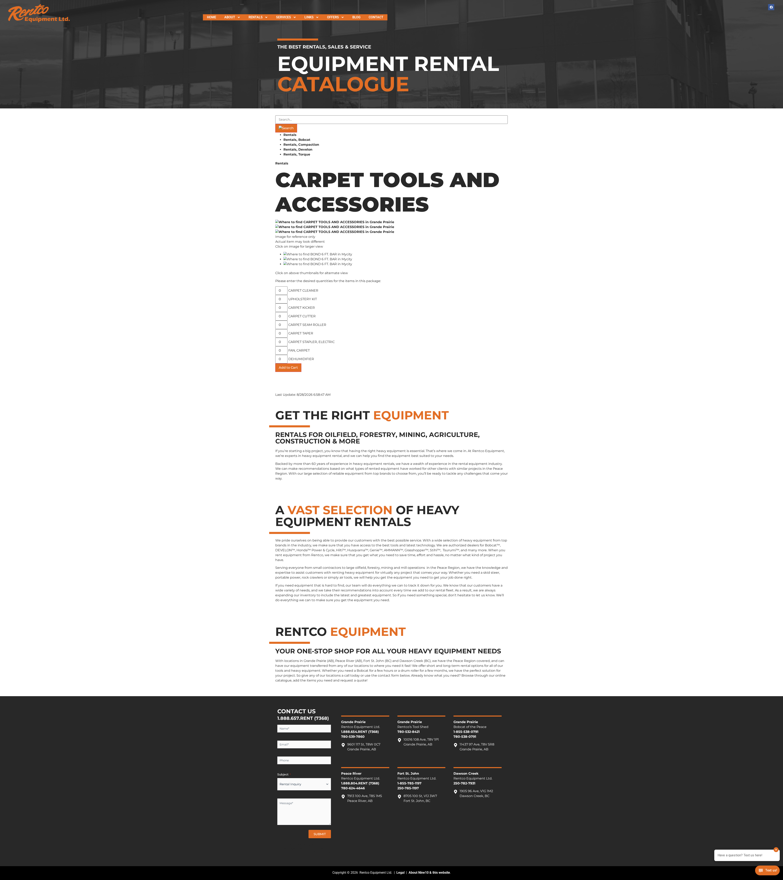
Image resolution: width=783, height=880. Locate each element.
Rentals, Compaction (301, 145)
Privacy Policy (305, 848)
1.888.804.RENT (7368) (360, 783)
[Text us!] (767, 871)
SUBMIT (320, 834)
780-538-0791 (464, 737)
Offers (333, 17)
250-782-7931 (464, 783)
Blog (356, 17)
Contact (376, 17)
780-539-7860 (353, 737)
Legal (400, 872)
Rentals (256, 17)
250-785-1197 (408, 788)
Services (283, 17)
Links (309, 17)
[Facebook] (771, 7)
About (229, 17)
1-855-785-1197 (409, 783)
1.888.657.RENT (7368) (303, 718)
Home (211, 17)
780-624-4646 (353, 788)
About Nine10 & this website (429, 872)
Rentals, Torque (296, 154)
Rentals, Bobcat (296, 140)
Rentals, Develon (297, 149)
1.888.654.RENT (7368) (360, 732)
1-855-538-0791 (465, 732)
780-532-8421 (408, 732)
